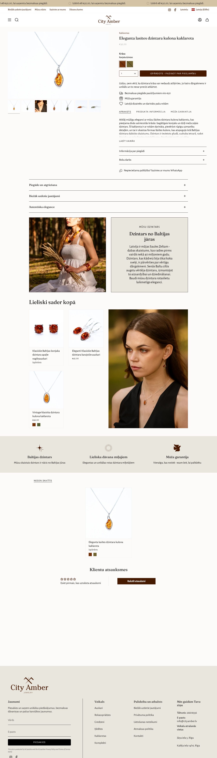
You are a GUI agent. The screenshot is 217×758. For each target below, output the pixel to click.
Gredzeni (99, 722)
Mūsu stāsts (40, 9)
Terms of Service (64, 749)
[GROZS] (207, 19)
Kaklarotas (124, 33)
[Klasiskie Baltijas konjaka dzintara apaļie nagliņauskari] (46, 328)
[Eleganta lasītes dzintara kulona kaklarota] (108, 513)
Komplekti (100, 743)
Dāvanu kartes (76, 9)
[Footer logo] (28, 684)
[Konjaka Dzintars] (34, 424)
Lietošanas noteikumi (145, 722)
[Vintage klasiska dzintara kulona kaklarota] (46, 390)
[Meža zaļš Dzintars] (95, 554)
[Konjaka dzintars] (90, 554)
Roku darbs (125, 159)
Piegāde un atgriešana (43, 184)
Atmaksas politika (143, 729)
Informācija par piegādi (132, 151)
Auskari (99, 708)
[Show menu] (9, 19)
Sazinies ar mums (58, 9)
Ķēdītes (99, 729)
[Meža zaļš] (38, 424)
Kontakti (138, 736)
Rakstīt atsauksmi (136, 581)
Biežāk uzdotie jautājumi (19, 9)
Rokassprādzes (103, 715)
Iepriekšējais (8, 65)
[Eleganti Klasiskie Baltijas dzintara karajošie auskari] (86, 328)
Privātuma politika (144, 715)
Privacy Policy (50, 749)
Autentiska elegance (42, 207)
